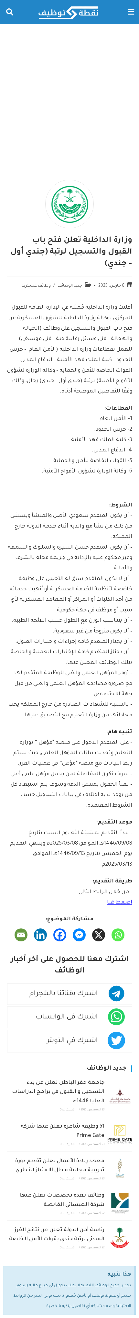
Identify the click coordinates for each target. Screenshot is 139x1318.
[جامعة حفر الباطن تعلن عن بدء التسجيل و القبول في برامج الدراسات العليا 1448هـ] (120, 1095)
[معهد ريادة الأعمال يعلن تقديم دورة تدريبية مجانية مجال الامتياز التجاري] (120, 1169)
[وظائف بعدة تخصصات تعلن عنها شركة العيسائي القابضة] (120, 1203)
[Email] (21, 934)
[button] (131, 12)
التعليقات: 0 (68, 1110)
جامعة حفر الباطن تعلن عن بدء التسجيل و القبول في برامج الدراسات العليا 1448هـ (58, 1092)
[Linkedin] (40, 934)
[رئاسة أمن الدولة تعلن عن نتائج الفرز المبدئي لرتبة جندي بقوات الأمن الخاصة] (120, 1238)
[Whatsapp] (118, 934)
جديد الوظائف (70, 286)
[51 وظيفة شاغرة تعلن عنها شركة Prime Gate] (120, 1134)
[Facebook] (59, 934)
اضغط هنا (119, 902)
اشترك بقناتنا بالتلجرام (63, 994)
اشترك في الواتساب (67, 1017)
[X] (98, 934)
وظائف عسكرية (36, 286)
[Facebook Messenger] (79, 934)
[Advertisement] (69, 97)
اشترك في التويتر (72, 1041)
